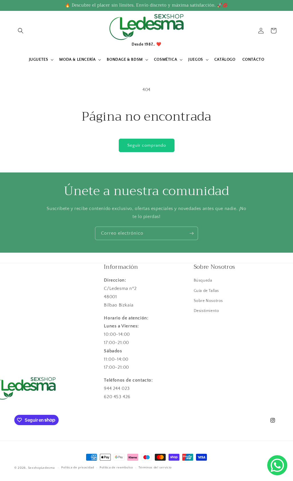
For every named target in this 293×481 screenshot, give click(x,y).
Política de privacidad (77, 467)
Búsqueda (203, 280)
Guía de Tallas (206, 290)
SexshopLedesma (41, 468)
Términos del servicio (155, 467)
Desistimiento (206, 311)
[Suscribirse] (191, 233)
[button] (20, 30)
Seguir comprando (146, 145)
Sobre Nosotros (208, 301)
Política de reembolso (116, 467)
